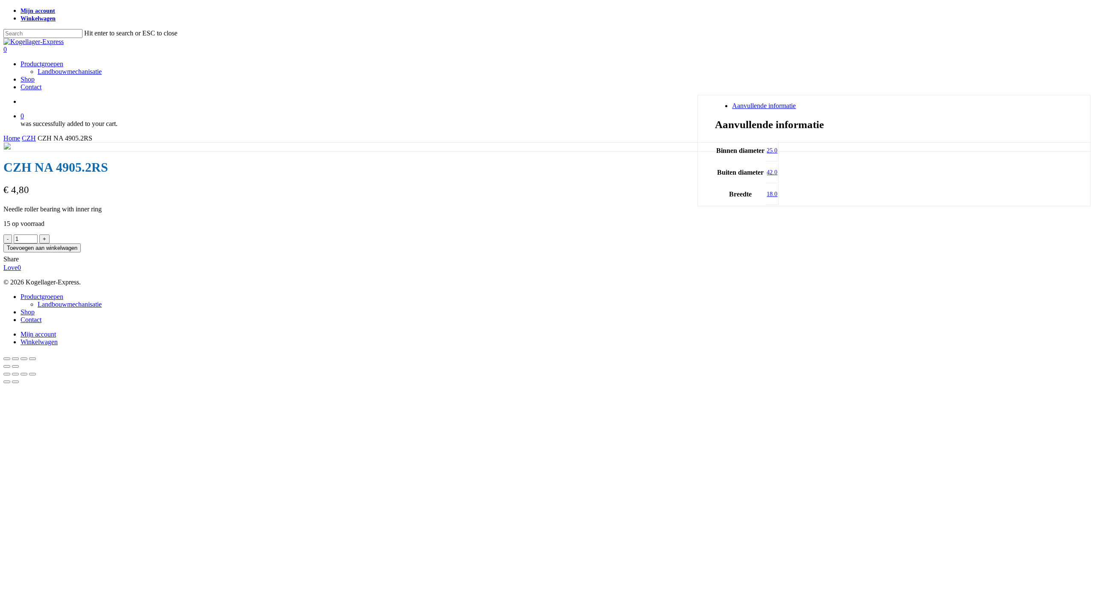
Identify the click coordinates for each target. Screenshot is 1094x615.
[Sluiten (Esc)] (32, 358)
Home (11, 138)
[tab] (903, 106)
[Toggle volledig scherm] (15, 358)
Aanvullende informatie (764, 105)
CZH (29, 138)
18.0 (772, 194)
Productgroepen (42, 296)
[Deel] (24, 358)
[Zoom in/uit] (6, 358)
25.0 (772, 150)
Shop (28, 312)
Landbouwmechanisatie (70, 304)
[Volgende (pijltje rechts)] (15, 366)
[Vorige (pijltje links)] (6, 366)
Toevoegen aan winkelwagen (42, 248)
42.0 (772, 172)
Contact (31, 319)
